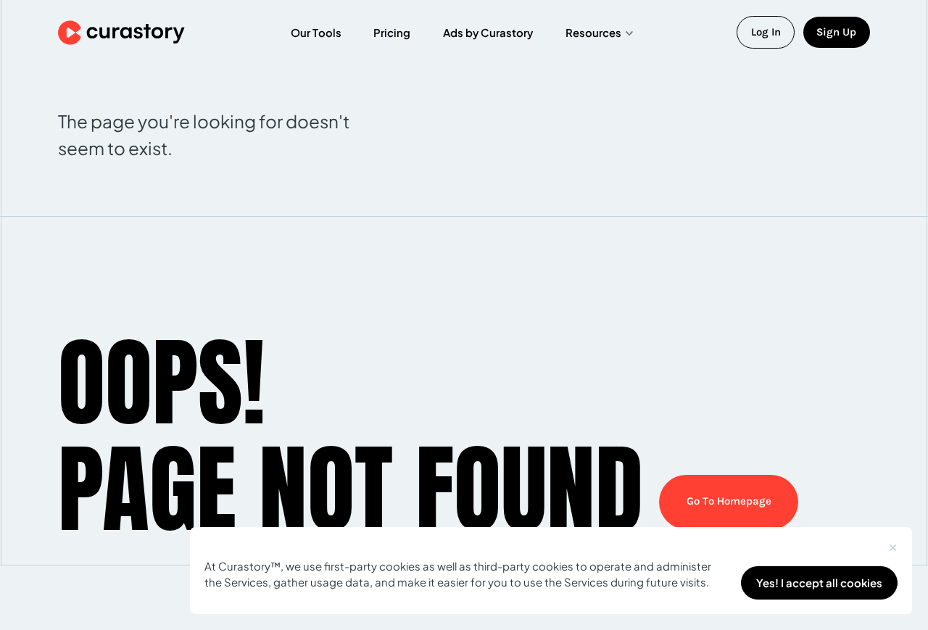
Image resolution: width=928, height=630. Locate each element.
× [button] (892, 544)
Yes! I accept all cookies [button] (819, 582)
